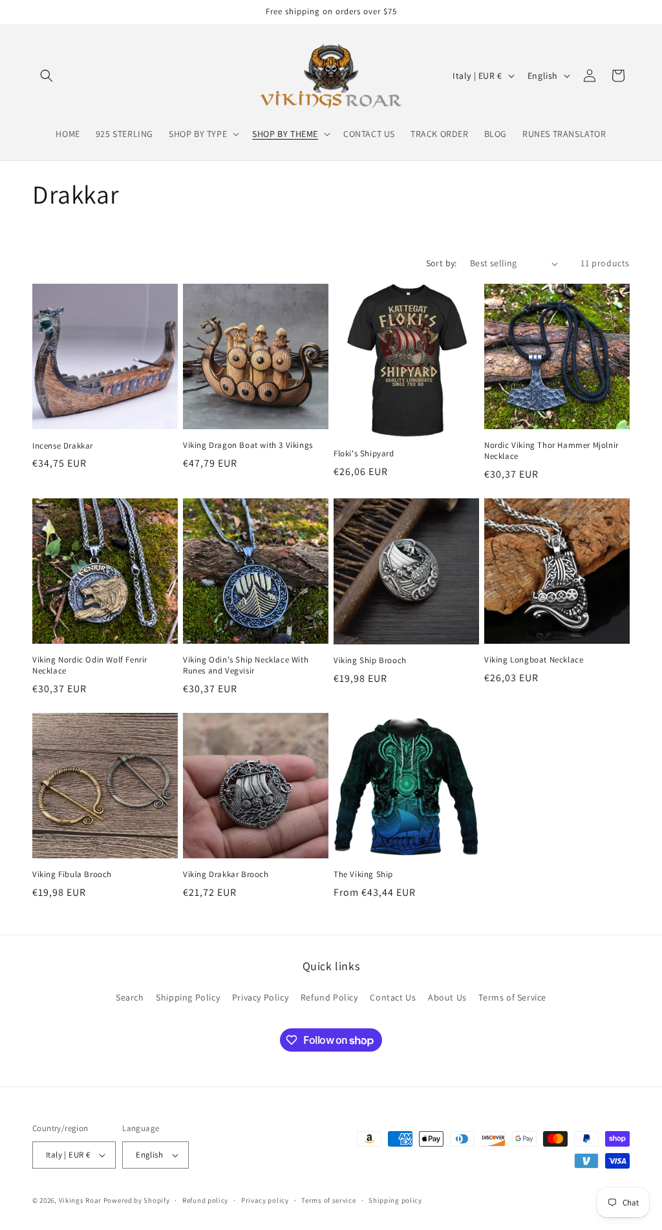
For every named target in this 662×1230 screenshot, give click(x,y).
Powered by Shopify (136, 1200)
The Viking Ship (363, 874)
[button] (46, 75)
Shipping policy (395, 1200)
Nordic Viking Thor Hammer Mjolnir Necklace (551, 450)
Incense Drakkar (62, 446)
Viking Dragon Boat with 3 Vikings (248, 445)
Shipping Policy (188, 997)
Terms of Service (512, 997)
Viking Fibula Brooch (72, 874)
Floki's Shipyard (364, 454)
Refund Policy (329, 997)
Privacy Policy (260, 997)
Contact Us (393, 997)
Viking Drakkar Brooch (226, 874)
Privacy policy (265, 1200)
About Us (447, 997)
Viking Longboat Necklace (533, 660)
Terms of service (328, 1200)
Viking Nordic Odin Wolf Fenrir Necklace (89, 665)
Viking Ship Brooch (370, 660)
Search (130, 997)
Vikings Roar (80, 1200)
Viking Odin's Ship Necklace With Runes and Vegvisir (245, 665)
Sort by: (441, 263)
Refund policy (205, 1200)
